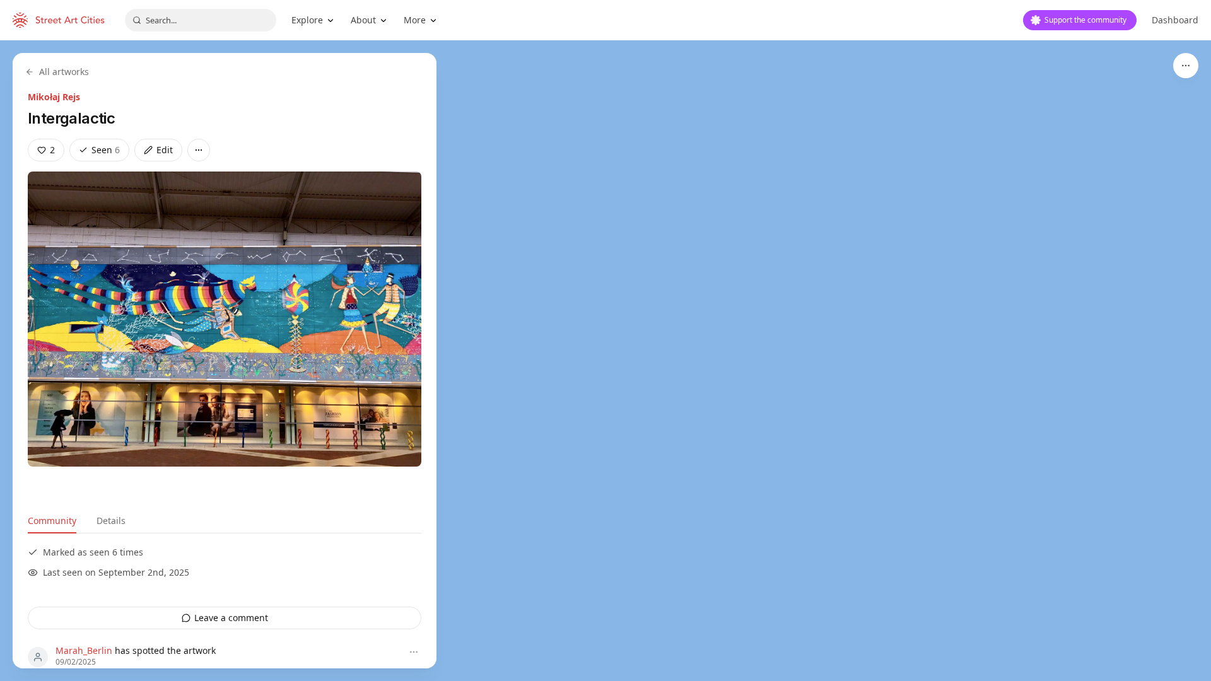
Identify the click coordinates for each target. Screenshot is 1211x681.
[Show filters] (1185, 65)
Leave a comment (231, 618)
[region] (605, 360)
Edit (164, 150)
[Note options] (413, 652)
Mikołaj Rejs (54, 97)
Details (111, 521)
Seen (105, 150)
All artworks (64, 72)
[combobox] (200, 20)
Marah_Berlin (84, 650)
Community (52, 521)
